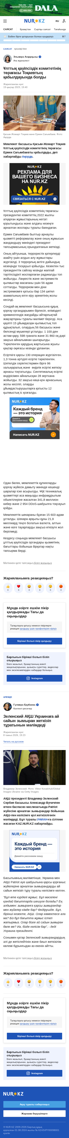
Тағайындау (60, 29)
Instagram (37, 678)
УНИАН (42, 819)
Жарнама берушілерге (34, 1113)
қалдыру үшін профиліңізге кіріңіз (38, 628)
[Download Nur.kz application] (34, 8)
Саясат (8, 29)
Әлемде (7, 697)
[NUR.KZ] (34, 21)
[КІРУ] (64, 21)
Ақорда (27, 156)
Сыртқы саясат (42, 29)
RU (57, 21)
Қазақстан (25, 29)
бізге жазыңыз (43, 563)
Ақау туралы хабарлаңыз (34, 1104)
